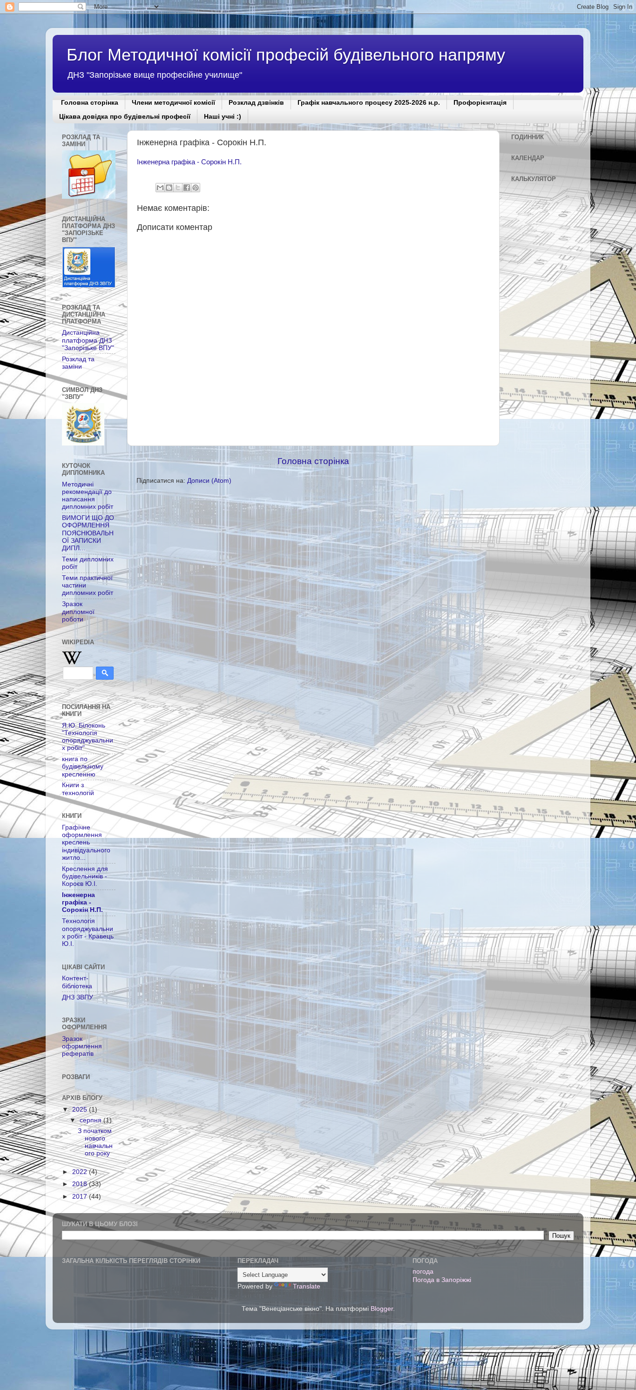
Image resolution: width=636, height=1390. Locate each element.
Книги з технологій (78, 789)
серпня (91, 1120)
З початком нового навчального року (95, 1142)
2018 (80, 1184)
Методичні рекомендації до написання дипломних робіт (87, 496)
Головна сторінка (89, 102)
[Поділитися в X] (178, 187)
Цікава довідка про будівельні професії (124, 116)
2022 (80, 1171)
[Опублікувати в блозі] (169, 187)
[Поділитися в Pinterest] (195, 187)
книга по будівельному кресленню (82, 766)
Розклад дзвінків (256, 102)
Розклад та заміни (78, 363)
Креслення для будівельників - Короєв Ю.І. (85, 876)
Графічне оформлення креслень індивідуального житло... (86, 842)
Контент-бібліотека (77, 982)
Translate (306, 1286)
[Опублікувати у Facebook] (186, 187)
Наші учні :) (222, 116)
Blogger (382, 1308)
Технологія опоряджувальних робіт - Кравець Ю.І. (88, 932)
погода (423, 1271)
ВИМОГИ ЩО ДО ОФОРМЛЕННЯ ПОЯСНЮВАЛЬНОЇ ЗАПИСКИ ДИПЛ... (88, 533)
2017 (80, 1196)
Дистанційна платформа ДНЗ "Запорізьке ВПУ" (88, 340)
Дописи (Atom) (209, 480)
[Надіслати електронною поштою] (160, 187)
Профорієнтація (480, 102)
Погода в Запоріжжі (442, 1279)
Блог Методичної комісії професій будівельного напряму (286, 54)
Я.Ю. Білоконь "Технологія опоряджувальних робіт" (87, 737)
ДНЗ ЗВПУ (77, 997)
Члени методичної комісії (173, 102)
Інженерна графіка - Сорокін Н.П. (189, 162)
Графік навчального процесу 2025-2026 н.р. (369, 102)
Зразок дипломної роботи (78, 611)
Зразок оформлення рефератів (82, 1046)
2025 (80, 1109)
